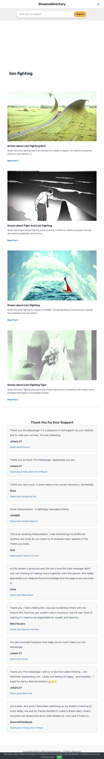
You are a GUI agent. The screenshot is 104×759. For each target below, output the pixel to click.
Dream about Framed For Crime (24, 556)
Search (80, 14)
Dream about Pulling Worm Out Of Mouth (28, 472)
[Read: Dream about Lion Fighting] (52, 275)
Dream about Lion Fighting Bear (26, 146)
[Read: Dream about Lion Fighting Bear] (52, 116)
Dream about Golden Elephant (24, 521)
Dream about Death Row (21, 693)
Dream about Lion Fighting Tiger (27, 384)
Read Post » (13, 160)
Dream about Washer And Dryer (24, 629)
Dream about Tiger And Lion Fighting (29, 225)
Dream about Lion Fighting (23, 305)
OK (59, 757)
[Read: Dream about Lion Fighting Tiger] (52, 355)
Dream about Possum (20, 447)
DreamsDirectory (52, 4)
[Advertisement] (52, 41)
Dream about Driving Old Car (23, 496)
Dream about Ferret (19, 659)
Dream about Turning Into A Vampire (26, 728)
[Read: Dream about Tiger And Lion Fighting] (52, 195)
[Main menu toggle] (98, 4)
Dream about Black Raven (21, 595)
